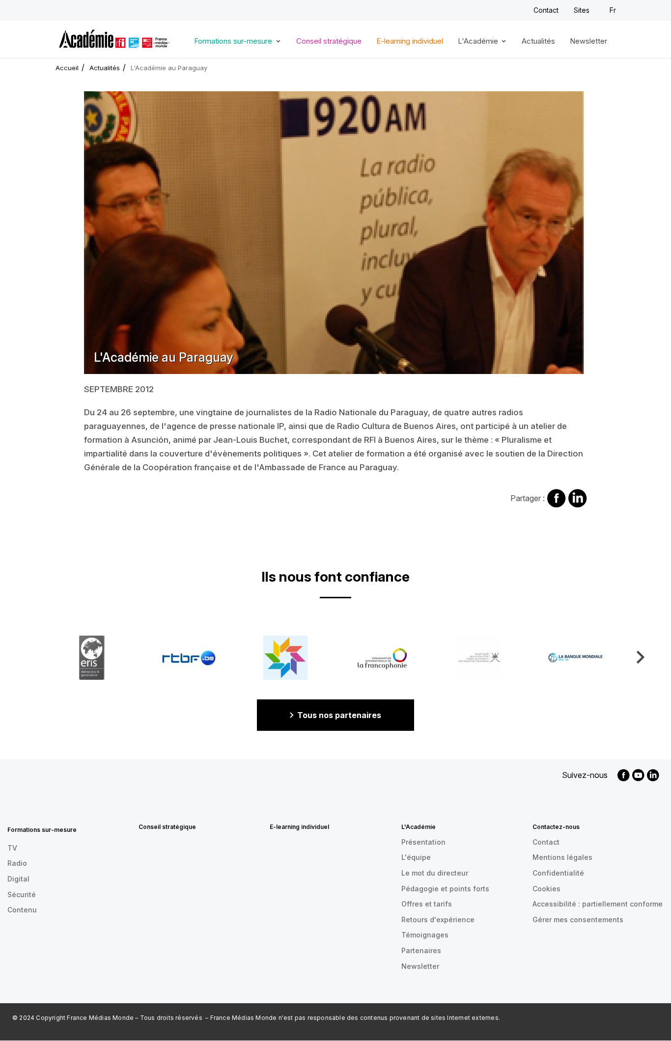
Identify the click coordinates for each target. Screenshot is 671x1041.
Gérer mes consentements (577, 919)
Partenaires (421, 950)
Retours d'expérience (438, 919)
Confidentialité (558, 873)
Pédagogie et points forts (445, 888)
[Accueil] (114, 37)
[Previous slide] (31, 657)
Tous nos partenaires (339, 715)
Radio (17, 863)
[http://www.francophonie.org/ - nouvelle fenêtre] (382, 658)
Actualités (538, 41)
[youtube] (638, 775)
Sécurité (21, 894)
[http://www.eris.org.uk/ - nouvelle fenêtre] (92, 658)
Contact (546, 10)
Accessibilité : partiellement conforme (597, 904)
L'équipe (416, 857)
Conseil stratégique (329, 41)
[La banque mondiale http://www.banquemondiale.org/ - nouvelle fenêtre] (575, 658)
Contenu (22, 910)
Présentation (423, 842)
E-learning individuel (409, 41)
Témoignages (424, 935)
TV (12, 848)
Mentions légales (562, 857)
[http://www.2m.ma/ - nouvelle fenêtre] (285, 658)
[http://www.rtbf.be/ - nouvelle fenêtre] (188, 658)
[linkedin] (653, 775)
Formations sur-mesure (229, 45)
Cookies (546, 888)
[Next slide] (639, 657)
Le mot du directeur (434, 873)
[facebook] (623, 775)
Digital (18, 879)
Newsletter (588, 41)
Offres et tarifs (426, 904)
